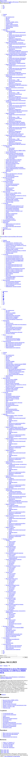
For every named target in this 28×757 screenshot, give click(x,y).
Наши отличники (10, 285)
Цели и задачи (12, 541)
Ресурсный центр (10, 175)
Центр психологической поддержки (14, 167)
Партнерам (5, 222)
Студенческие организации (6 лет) (14, 257)
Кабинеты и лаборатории (15, 38)
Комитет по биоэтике (11, 636)
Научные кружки (10, 187)
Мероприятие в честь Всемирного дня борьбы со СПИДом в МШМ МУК (13, 670)
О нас (4, 15)
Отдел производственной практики (14, 153)
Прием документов (10, 194)
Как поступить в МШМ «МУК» (13, 193)
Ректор (7, 19)
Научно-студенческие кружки (13, 635)
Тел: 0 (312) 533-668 (8, 745)
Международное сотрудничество (14, 343)
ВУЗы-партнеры (10, 225)
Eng (4, 6)
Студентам (5, 203)
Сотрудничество (7, 341)
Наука (4, 334)
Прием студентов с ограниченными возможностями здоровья (14, 198)
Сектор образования (11, 151)
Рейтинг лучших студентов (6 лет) (14, 271)
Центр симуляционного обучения (14, 173)
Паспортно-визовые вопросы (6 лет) (15, 259)
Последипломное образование (13, 281)
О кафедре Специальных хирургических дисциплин (15, 492)
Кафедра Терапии (10, 113)
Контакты (5, 227)
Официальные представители (13, 223)
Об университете (10, 310)
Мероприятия (9, 189)
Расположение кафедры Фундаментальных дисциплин (16, 133)
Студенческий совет (11, 166)
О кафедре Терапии (13, 505)
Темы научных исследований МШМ (15, 627)
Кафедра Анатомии (10, 31)
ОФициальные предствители (10, 736)
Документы (11, 149)
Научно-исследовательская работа (17, 59)
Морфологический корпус (15, 370)
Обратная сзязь (6, 707)
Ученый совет (9, 23)
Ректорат (8, 20)
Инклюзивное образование (12, 208)
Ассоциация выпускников (9, 220)
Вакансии (8, 641)
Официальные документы (12, 316)
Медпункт (8, 171)
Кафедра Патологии (11, 64)
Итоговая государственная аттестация (12, 723)
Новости (8, 28)
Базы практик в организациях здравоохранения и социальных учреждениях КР (16, 156)
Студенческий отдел (11, 164)
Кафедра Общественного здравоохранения (16, 54)
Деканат (8, 146)
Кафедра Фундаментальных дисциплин (15, 123)
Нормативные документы (12, 25)
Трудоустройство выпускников (13, 284)
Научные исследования (8, 177)
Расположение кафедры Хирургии (17, 144)
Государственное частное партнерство (15, 342)
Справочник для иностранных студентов (16, 250)
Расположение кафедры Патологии (17, 73)
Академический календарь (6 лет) (14, 266)
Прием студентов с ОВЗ (9, 706)
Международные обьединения (10, 734)
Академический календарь (9, 722)
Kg (3, 8)
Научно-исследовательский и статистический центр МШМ (13, 339)
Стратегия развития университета (14, 319)
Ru (3, 5)
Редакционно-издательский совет (14, 634)
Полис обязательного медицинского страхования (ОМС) (14, 277)
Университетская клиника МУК (16, 371)
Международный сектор (12, 162)
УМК (10, 421)
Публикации (9, 178)
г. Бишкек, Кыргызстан (8, 743)
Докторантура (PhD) (11, 630)
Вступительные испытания (12, 200)
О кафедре (11, 416)
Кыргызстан (9, 356)
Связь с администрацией (12, 24)
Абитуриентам (6, 191)
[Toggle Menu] (0, 289)
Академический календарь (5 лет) (14, 264)
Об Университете (10, 16)
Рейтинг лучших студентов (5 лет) (14, 211)
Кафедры (5, 29)
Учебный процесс (13, 420)
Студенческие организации (12, 184)
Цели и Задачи (9, 182)
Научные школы (10, 632)
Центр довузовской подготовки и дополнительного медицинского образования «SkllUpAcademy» (14, 328)
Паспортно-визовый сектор (12, 163)
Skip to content (3, 0)
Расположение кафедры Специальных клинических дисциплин (18, 98)
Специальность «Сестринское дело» (14, 244)
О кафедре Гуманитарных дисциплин (18, 428)
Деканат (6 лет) (9, 323)
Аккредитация (9, 27)
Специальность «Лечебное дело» (14, 242)
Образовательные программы (13, 315)
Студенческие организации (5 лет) (14, 255)
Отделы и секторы (7, 145)
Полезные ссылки (10, 190)
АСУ (7, 401)
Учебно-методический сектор (13, 160)
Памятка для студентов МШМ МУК (14, 260)
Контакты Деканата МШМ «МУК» (17, 150)
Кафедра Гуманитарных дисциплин (14, 42)
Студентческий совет (8, 713)
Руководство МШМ (10, 313)
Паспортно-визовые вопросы (13, 396)
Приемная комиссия (11, 380)
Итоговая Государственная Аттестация (15, 268)
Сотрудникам (6, 221)
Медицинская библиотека (12, 176)
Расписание (8, 204)
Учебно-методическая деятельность (17, 34)
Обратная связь (9, 202)
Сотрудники (12, 148)
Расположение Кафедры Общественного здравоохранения (17, 62)
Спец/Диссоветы (10, 180)
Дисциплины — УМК (14, 79)
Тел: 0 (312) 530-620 (8, 746)
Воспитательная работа (11, 409)
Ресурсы (5, 172)
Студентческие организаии (9, 714)
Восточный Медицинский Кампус (17, 369)
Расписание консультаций (15, 623)
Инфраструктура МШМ (11, 318)
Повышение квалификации (12, 639)
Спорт (7, 186)
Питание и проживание (11, 185)
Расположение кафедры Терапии (17, 122)
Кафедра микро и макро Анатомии (14, 415)
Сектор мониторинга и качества (13, 159)
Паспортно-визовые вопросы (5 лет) (15, 205)
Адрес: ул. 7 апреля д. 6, (9, 742)
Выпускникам (6, 280)
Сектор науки (9, 337)
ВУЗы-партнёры (7, 735)
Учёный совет (9, 336)
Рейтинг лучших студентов (12, 398)
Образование (6, 320)
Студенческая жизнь (8, 181)
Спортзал (8, 406)
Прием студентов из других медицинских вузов (14, 705)
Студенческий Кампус (14, 373)
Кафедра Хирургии (10, 527)
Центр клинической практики (16, 374)
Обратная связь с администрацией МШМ (16, 364)
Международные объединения (13, 226)
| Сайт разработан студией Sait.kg (11, 756)
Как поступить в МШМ (11, 379)
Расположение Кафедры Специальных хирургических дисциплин (18, 111)
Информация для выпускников (13, 286)
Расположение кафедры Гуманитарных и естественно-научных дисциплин (18, 52)
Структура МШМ (10, 361)
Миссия (8, 18)
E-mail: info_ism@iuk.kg (8, 747)
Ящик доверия (9, 217)
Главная (5, 14)
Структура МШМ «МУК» (12, 22)
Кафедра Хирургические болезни (14, 135)
